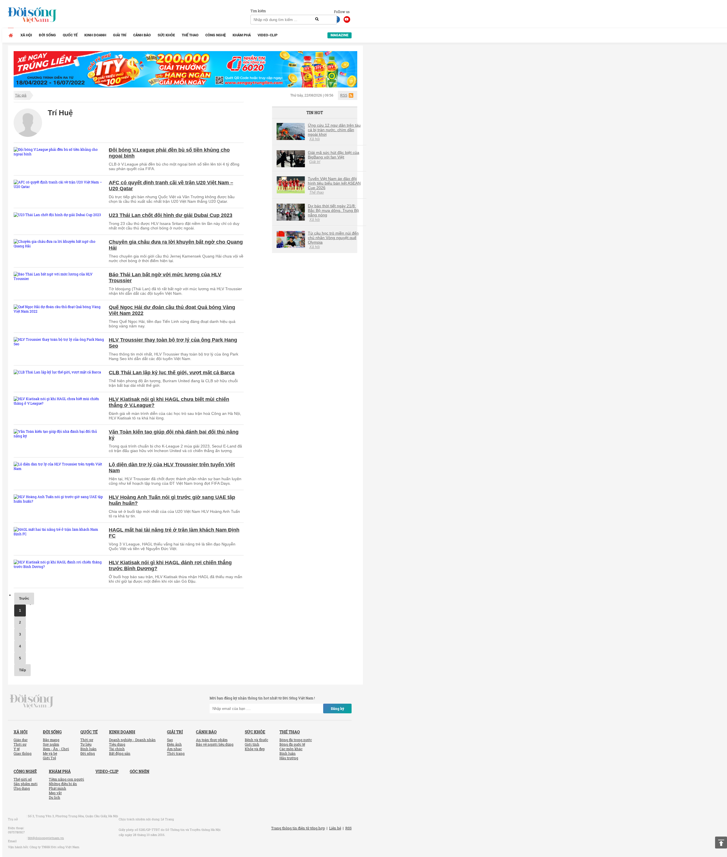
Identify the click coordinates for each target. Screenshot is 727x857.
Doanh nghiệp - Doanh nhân (132, 739)
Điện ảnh (174, 744)
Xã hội (26, 35)
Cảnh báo (142, 35)
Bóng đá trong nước (295, 739)
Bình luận (88, 749)
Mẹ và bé (50, 753)
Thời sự (20, 744)
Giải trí (119, 35)
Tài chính (117, 749)
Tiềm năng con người (66, 779)
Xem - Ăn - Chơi (56, 749)
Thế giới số (23, 779)
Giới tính (252, 744)
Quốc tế (70, 35)
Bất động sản (119, 753)
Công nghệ (215, 35)
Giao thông (23, 753)
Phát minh (57, 788)
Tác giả (20, 95)
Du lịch (54, 797)
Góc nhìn (139, 771)
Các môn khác (290, 749)
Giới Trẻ (49, 758)
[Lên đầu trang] (721, 842)
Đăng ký (337, 708)
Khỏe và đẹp (255, 749)
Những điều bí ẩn (63, 783)
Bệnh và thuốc (256, 739)
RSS (343, 95)
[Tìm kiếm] (316, 19)
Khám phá (242, 35)
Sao (170, 739)
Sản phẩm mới (25, 783)
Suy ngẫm (51, 744)
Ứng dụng (22, 788)
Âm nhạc (174, 749)
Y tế (17, 749)
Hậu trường (288, 758)
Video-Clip (267, 35)
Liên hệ (335, 828)
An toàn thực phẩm (211, 739)
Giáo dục (21, 739)
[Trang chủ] (11, 35)
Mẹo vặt (55, 793)
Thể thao (190, 35)
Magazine (339, 35)
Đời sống (47, 35)
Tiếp (22, 670)
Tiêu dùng (117, 744)
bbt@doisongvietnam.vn (46, 838)
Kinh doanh (95, 35)
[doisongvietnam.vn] (31, 701)
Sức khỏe (166, 35)
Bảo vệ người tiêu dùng (214, 744)
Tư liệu (85, 744)
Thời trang (176, 753)
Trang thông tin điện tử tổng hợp (298, 828)
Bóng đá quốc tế (292, 744)
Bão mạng (51, 739)
